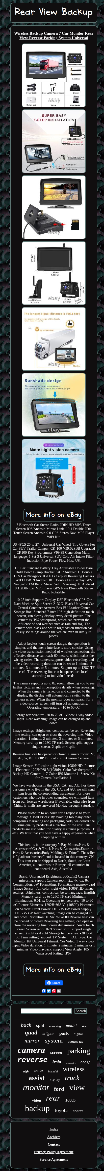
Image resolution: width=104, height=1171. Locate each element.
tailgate (48, 1034)
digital (78, 1034)
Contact (54, 1144)
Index (53, 1129)
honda (78, 1111)
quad (31, 1032)
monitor (36, 1087)
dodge (85, 1062)
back (26, 1025)
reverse (32, 1060)
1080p (70, 1100)
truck (72, 1078)
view (77, 1087)
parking (78, 1051)
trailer (38, 1071)
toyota (61, 1110)
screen (56, 1052)
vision (36, 1100)
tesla (57, 1061)
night (26, 1071)
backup (37, 1108)
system (54, 1040)
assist (37, 1078)
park (64, 1033)
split (40, 1025)
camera (31, 1050)
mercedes (70, 1063)
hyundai (53, 1071)
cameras (75, 1041)
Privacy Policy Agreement (53, 1152)
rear (53, 1097)
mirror (32, 1040)
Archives (53, 1137)
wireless (74, 1069)
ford (59, 1089)
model (71, 1025)
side (84, 1026)
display (55, 1080)
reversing (55, 1026)
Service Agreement (54, 1159)
